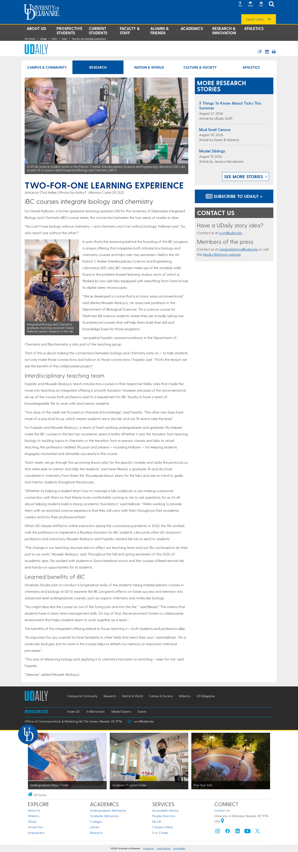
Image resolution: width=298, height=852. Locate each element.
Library (94, 827)
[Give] (261, 4)
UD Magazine (206, 696)
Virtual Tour (35, 827)
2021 (54, 39)
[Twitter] (257, 832)
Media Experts (121, 711)
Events (142, 711)
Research (98, 67)
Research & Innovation (224, 30)
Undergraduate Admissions (108, 810)
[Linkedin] (238, 832)
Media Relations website (222, 254)
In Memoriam (95, 711)
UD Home (30, 39)
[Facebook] (227, 832)
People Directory (163, 816)
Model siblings (212, 151)
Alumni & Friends (159, 30)
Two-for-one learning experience (89, 39)
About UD (36, 28)
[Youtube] (247, 832)
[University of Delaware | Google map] (222, 821)
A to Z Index (160, 833)
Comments (148, 848)
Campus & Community (47, 67)
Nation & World (149, 67)
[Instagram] (217, 832)
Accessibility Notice (165, 810)
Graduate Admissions (104, 816)
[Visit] (240, 4)
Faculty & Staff (130, 30)
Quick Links (255, 19)
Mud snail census (215, 129)
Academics (192, 28)
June (64, 39)
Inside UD (73, 711)
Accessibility (179, 848)
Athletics (254, 28)
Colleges (96, 821)
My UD (156, 821)
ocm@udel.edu (230, 233)
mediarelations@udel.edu (238, 249)
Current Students (98, 30)
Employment (36, 833)
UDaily (43, 39)
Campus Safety (162, 827)
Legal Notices (163, 848)
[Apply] (250, 4)
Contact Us (222, 810)
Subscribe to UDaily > (237, 196)
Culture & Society (200, 67)
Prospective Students (69, 30)
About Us (34, 810)
